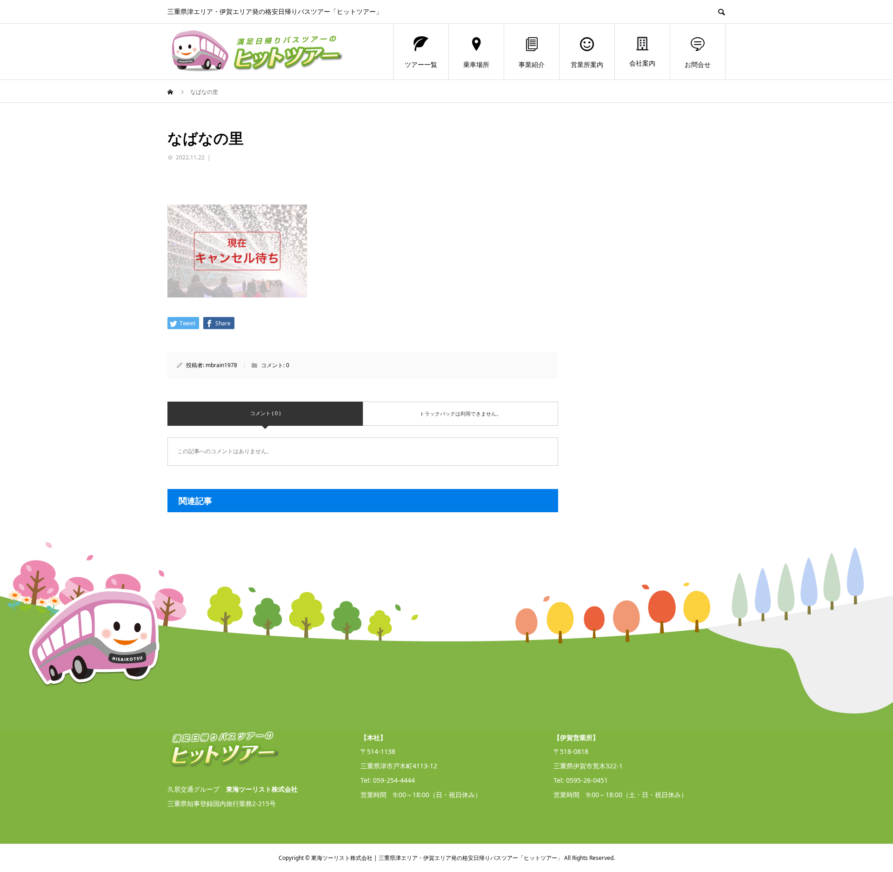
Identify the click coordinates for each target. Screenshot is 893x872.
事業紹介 (532, 64)
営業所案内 (587, 64)
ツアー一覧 (421, 64)
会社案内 (642, 63)
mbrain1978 (221, 365)
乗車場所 (476, 64)
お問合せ (698, 64)
